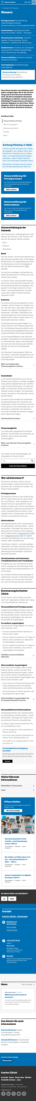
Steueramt (7, 1060)
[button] (18, 755)
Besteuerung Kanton (10, 128)
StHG (4, 349)
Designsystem (19, 1084)
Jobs (19, 1080)
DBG (27, 266)
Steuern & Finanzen (10, 8)
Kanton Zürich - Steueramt (15, 916)
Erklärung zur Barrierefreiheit (8, 1086)
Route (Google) (11, 927)
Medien (28, 1077)
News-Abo (19, 1077)
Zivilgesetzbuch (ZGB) (26, 533)
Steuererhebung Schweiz (13, 121)
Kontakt (6, 132)
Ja (4, 899)
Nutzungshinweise (22, 1086)
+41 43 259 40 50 (13, 940)
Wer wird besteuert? (10, 124)
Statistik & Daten (8, 1080)
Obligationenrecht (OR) (14, 536)
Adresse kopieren (12, 930)
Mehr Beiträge (27, 984)
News (5, 135)
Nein (12, 899)
